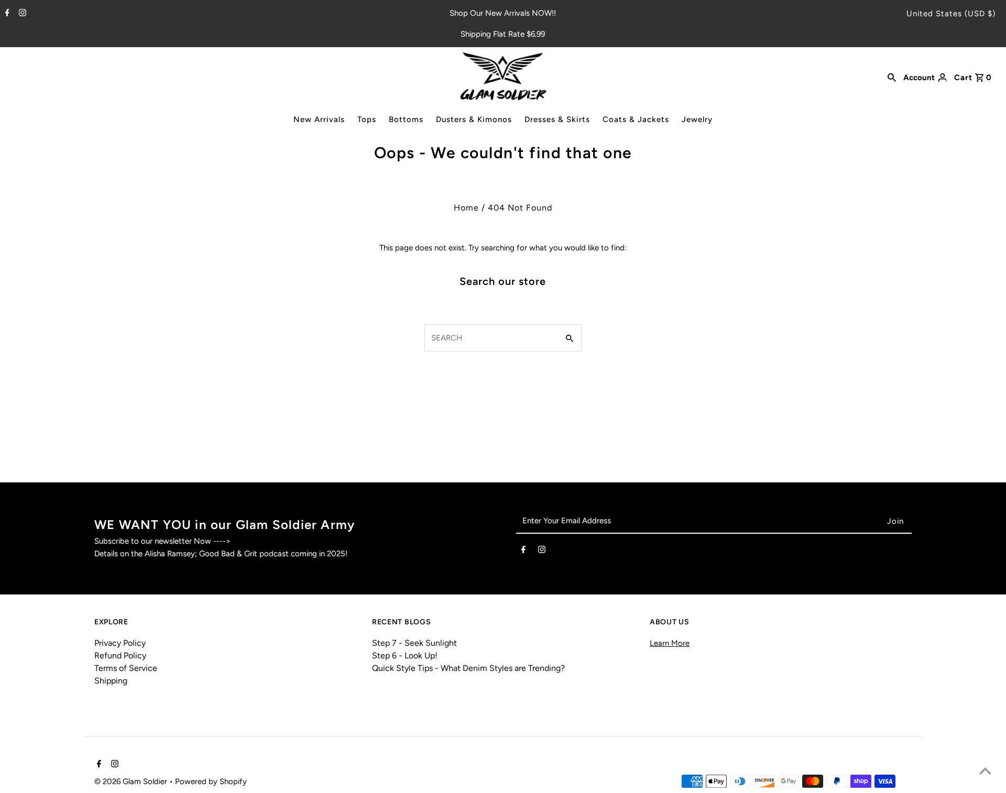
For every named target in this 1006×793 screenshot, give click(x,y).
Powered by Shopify (211, 781)
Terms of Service (125, 668)
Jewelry (697, 119)
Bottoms (406, 119)
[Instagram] (21, 13)
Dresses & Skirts (557, 119)
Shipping (110, 681)
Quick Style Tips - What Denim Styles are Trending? (468, 668)
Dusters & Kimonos (474, 119)
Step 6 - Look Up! (405, 655)
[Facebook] (6, 13)
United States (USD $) (951, 13)
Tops (366, 119)
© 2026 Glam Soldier (131, 781)
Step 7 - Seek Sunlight (414, 643)
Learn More (670, 643)
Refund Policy (120, 655)
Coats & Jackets (636, 119)
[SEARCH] (892, 76)
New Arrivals (319, 119)
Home (466, 208)
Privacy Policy (120, 643)
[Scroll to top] (985, 772)
